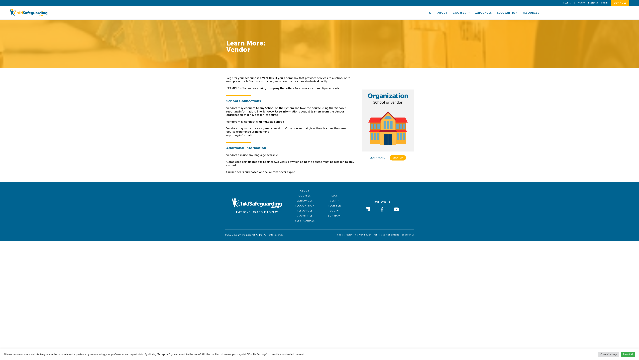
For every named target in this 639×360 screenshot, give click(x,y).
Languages (483, 12)
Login (334, 210)
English (567, 3)
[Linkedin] (368, 209)
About (442, 12)
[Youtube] (396, 209)
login (604, 3)
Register (593, 3)
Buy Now (334, 215)
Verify (581, 3)
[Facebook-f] (382, 209)
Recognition (507, 12)
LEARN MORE (377, 157)
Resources (531, 12)
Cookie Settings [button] (608, 354)
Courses (459, 12)
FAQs (334, 195)
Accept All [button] (628, 354)
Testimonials (305, 220)
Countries (305, 215)
